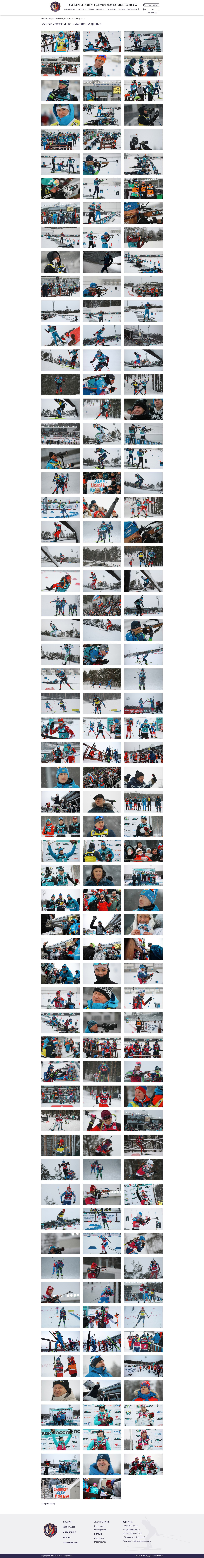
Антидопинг (112, 9)
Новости (91, 9)
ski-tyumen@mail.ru (152, 10)
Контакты (121, 9)
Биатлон (81, 9)
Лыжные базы (132, 9)
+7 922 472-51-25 (152, 5)
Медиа (66, 1537)
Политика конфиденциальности (137, 1541)
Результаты (99, 1526)
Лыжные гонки (69, 9)
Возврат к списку (48, 1504)
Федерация (100, 9)
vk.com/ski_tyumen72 (132, 1533)
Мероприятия (100, 1530)
